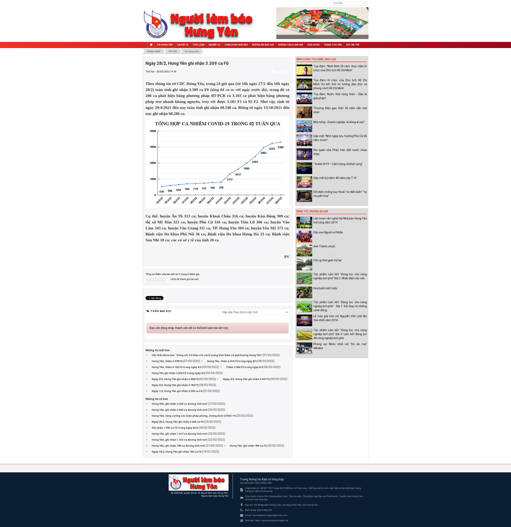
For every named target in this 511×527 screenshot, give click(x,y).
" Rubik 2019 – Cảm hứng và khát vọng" (338, 164)
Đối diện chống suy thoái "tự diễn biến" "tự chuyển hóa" (340, 193)
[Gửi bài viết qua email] (274, 71)
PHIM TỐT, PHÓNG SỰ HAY (312, 211)
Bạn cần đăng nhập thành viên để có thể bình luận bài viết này (189, 328)
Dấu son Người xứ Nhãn (328, 232)
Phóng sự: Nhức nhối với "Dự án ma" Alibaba (340, 346)
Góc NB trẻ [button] (352, 44)
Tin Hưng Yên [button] (164, 44)
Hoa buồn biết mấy (325, 288)
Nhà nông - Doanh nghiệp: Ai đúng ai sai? (338, 122)
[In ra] (280, 71)
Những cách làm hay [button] (290, 44)
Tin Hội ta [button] (182, 44)
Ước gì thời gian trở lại (327, 260)
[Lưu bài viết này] (286, 71)
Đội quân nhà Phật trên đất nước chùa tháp (340, 152)
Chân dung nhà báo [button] (236, 44)
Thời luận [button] (198, 44)
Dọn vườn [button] (313, 44)
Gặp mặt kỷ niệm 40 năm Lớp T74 (334, 178)
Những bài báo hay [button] (263, 44)
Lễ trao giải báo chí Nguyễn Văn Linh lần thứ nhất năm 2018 (340, 318)
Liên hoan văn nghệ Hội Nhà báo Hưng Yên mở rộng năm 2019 (340, 220)
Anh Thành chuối (324, 246)
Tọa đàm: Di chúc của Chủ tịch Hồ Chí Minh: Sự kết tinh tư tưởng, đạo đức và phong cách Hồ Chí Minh (340, 84)
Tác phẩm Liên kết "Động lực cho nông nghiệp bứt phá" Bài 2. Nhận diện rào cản (340, 276)
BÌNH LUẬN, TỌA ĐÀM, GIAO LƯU (316, 59)
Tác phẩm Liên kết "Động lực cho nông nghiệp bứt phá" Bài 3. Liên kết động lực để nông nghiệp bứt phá (340, 334)
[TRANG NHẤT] (151, 45)
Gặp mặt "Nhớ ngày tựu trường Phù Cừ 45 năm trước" (340, 138)
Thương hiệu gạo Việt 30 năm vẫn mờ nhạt (340, 110)
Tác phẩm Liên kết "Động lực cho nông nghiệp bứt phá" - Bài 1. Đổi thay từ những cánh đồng (340, 306)
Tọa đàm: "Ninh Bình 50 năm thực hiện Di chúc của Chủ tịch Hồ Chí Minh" (340, 68)
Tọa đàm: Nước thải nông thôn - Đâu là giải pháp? (340, 96)
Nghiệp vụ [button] (214, 44)
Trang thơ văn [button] (333, 44)
